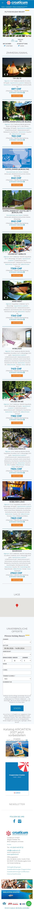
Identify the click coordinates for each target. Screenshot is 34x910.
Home (3, 7)
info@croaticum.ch (13, 850)
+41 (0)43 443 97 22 (16, 847)
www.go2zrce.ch (13, 854)
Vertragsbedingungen (14, 867)
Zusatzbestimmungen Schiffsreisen (18, 871)
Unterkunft (9, 7)
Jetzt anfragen (17, 95)
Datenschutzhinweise (14, 874)
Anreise (9, 844)
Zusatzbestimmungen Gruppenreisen (19, 869)
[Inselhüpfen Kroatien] (17, 894)
